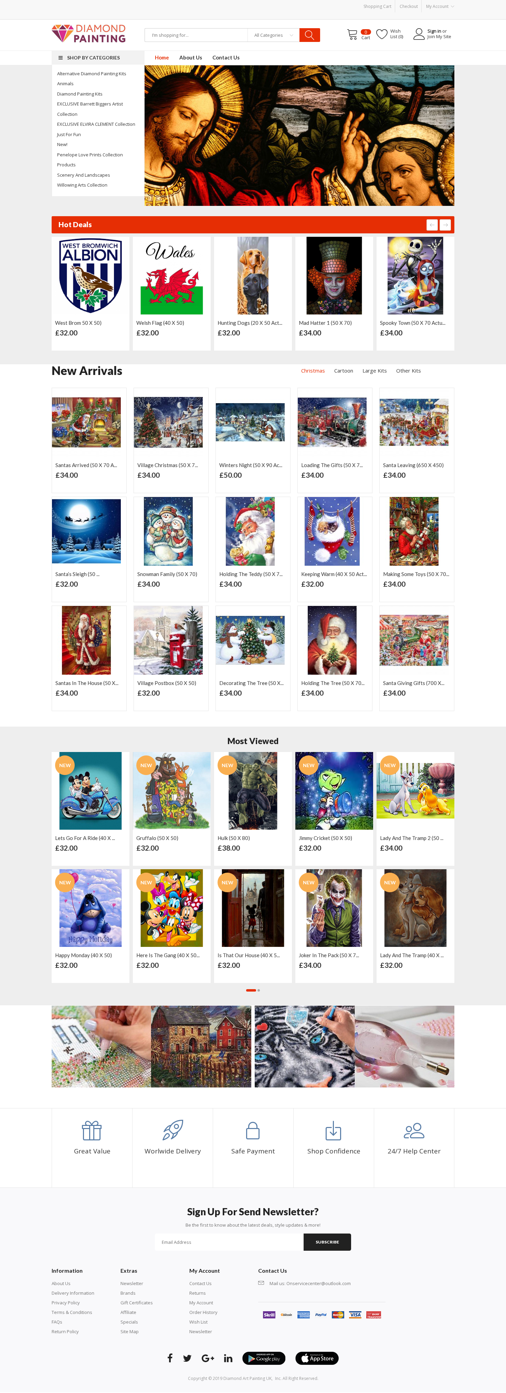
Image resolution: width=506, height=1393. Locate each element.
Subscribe (327, 1242)
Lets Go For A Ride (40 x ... (85, 838)
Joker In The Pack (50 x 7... (329, 955)
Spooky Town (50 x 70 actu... (412, 323)
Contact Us (200, 1283)
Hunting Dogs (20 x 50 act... (250, 323)
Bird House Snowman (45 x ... (416, 574)
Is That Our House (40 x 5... (249, 955)
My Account (201, 1303)
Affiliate (128, 1312)
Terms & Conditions (72, 1312)
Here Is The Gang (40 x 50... (168, 955)
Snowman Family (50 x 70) (85, 574)
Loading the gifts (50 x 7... (250, 465)
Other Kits (408, 370)
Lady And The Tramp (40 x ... (412, 955)
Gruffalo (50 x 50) (157, 838)
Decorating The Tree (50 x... (169, 683)
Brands (128, 1293)
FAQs (57, 1322)
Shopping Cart (377, 6)
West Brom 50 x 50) (78, 323)
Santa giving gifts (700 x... (331, 683)
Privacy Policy (66, 1303)
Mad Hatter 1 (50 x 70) (325, 323)
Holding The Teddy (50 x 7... (169, 574)
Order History (203, 1312)
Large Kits (374, 370)
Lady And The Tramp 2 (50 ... (411, 838)
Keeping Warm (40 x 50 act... (252, 574)
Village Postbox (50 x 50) (84, 683)
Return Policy (65, 1331)
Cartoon (343, 370)
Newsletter (131, 1283)
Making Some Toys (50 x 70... (334, 574)
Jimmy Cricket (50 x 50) (325, 838)
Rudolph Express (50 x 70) (413, 465)
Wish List (198, 1322)
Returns (197, 1293)
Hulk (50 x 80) (234, 838)
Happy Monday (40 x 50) (83, 955)
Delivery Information (73, 1293)
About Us (61, 1283)
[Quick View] (122, 245)
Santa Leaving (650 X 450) (331, 465)
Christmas (313, 370)
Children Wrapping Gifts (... (413, 683)
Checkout (409, 6)
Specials (129, 1322)
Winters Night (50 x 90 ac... (168, 465)
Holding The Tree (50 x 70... (251, 683)
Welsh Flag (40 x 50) (160, 323)
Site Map (129, 1331)
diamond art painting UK (247, 1378)
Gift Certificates (136, 1303)
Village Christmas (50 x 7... (85, 465)
